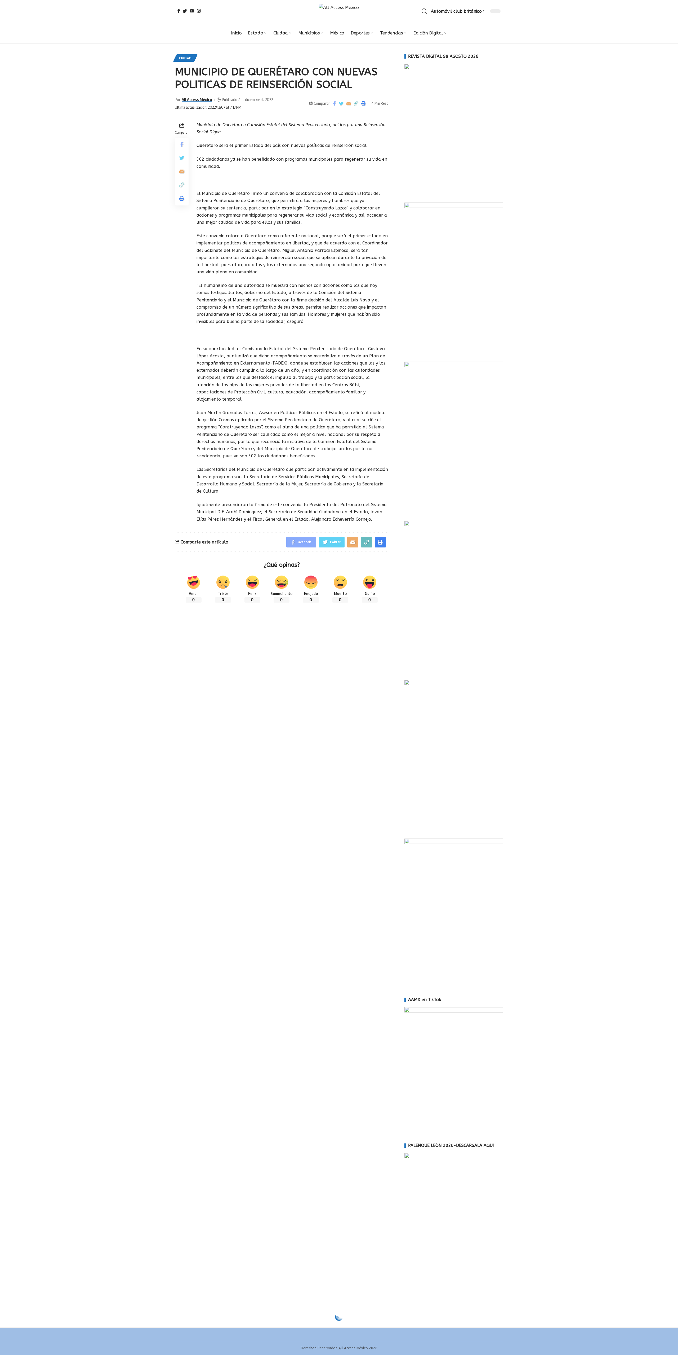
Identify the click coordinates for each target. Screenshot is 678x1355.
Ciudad (185, 58)
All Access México (197, 99)
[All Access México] (339, 11)
